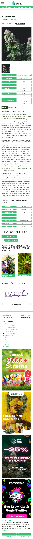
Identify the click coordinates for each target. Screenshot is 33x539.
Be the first (12, 19)
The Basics (11, 326)
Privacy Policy (23, 528)
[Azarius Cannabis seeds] (16, 413)
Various (10, 331)
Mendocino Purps (24, 78)
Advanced (11, 328)
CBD (6, 337)
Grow (6, 324)
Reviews (7, 341)
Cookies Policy (6, 530)
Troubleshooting (13, 329)
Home (3, 23)
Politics (7, 347)
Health (7, 345)
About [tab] (4, 107)
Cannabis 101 (9, 335)
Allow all (16, 534)
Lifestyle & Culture (10, 333)
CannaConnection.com (16, 3)
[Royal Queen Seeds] (16, 456)
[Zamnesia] (16, 370)
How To (7, 339)
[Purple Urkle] (16, 44)
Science (7, 343)
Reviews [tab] (12, 107)
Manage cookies (24, 536)
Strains (9, 23)
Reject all (9, 536)
